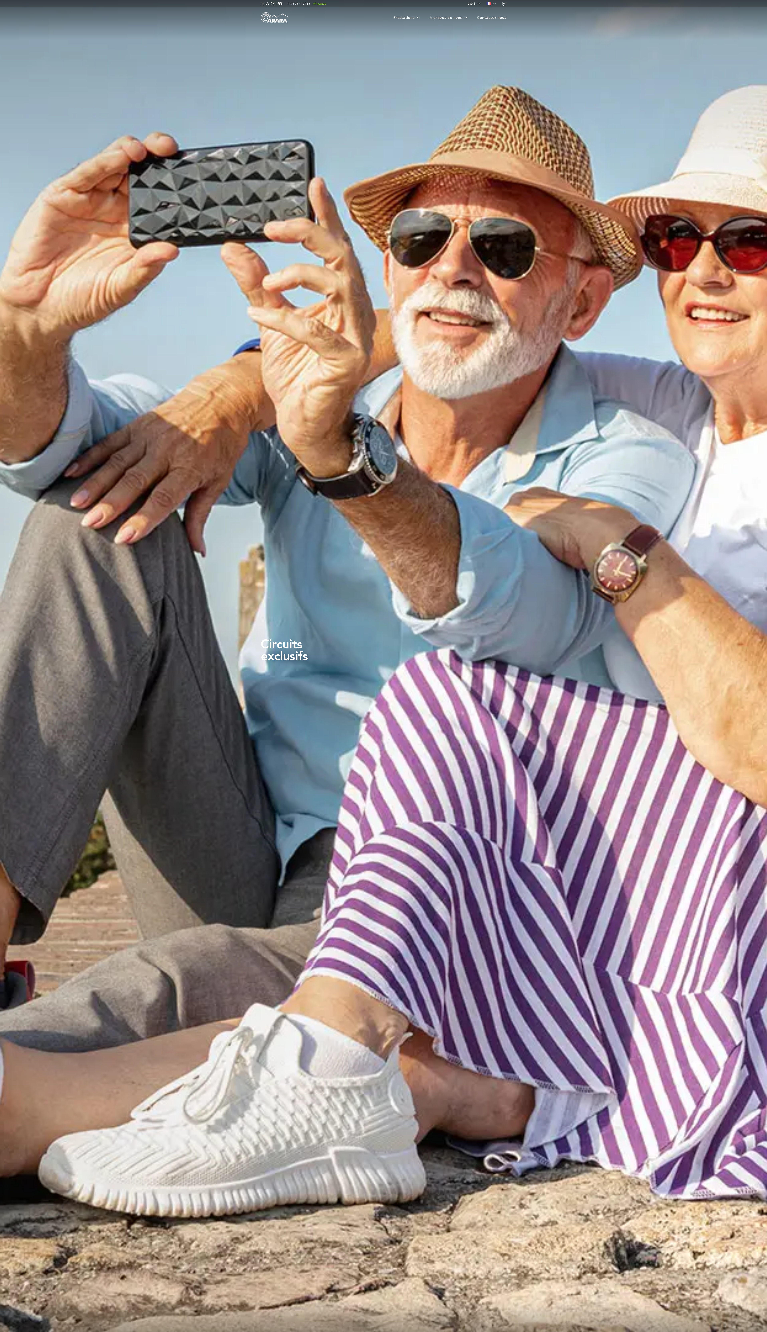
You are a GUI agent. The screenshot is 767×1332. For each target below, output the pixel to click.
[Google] (267, 3)
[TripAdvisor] (279, 3)
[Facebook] (262, 3)
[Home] (275, 17)
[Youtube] (273, 3)
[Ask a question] (504, 4)
